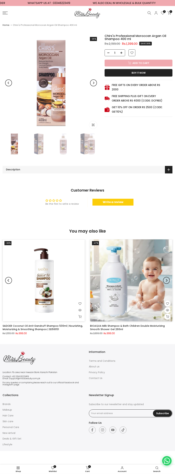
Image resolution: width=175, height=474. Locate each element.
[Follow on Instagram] (102, 429)
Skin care (8, 421)
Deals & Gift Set (12, 438)
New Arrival (9, 433)
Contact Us (95, 378)
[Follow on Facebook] (92, 429)
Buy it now (139, 73)
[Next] (93, 82)
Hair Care (8, 415)
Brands (7, 404)
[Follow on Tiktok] (123, 429)
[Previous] (8, 82)
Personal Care (11, 427)
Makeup (7, 409)
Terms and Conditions (102, 361)
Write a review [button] (113, 202)
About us (94, 366)
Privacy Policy (97, 372)
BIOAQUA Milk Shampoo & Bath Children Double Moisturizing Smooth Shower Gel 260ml (127, 327)
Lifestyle (7, 444)
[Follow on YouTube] (112, 429)
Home (6, 25)
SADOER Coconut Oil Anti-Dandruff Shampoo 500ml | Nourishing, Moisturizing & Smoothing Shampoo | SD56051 (43, 327)
